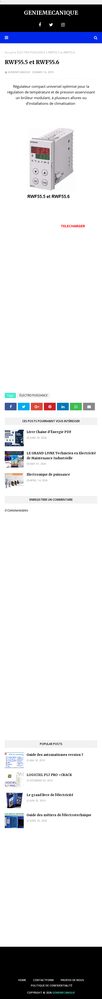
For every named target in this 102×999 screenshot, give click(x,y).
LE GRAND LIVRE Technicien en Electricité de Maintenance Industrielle (61, 455)
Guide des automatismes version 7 (55, 755)
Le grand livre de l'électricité (50, 795)
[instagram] (62, 24)
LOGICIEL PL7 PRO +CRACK (49, 775)
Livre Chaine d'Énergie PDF (49, 432)
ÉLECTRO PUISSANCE (31, 52)
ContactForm (43, 980)
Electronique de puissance (48, 475)
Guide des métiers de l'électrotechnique (59, 815)
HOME (22, 980)
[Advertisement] (51, 272)
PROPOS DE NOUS (72, 980)
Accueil (9, 52)
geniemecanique (19, 72)
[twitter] (51, 24)
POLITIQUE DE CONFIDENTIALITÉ (51, 985)
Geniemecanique (51, 12)
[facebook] (39, 24)
